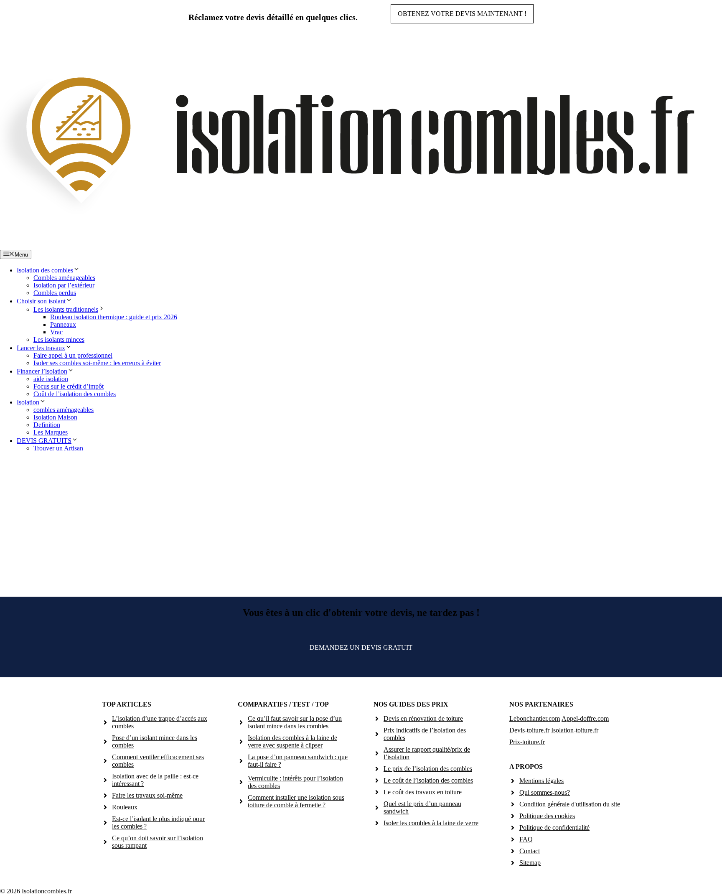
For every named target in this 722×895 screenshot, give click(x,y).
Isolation (28, 402)
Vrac (56, 332)
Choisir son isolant (41, 301)
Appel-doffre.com (585, 718)
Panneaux (63, 324)
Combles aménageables (64, 277)
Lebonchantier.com (534, 718)
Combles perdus (54, 292)
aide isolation (50, 378)
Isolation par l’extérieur (63, 285)
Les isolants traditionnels (65, 309)
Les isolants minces (58, 339)
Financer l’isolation (42, 371)
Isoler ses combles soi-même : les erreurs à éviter (97, 362)
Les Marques (50, 432)
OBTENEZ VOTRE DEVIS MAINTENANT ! (462, 13)
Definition (46, 424)
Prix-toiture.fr (527, 741)
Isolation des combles (45, 270)
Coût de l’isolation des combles (74, 393)
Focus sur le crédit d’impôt (68, 386)
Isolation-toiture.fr (574, 730)
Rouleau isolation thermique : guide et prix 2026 (113, 316)
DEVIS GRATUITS (44, 440)
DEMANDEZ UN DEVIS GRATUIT (361, 647)
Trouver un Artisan (58, 448)
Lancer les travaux (41, 347)
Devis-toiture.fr (529, 730)
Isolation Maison (55, 417)
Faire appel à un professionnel (72, 355)
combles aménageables (63, 409)
